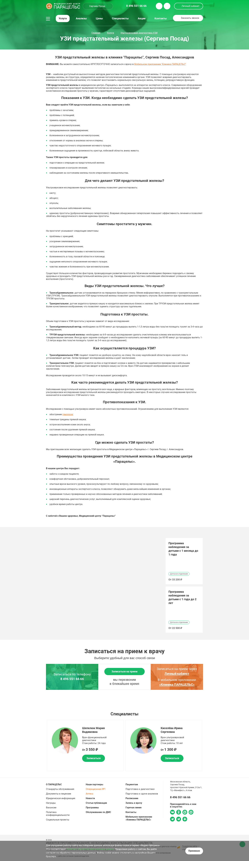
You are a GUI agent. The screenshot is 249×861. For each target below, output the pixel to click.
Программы (92, 807)
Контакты (160, 18)
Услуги (63, 18)
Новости (90, 798)
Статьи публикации (96, 803)
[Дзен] (184, 819)
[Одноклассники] (178, 812)
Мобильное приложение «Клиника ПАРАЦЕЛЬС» (139, 818)
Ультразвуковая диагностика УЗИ (138, 32)
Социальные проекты (57, 819)
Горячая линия (134, 807)
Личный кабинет (190, 6)
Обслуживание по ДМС (98, 812)
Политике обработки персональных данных (90, 849)
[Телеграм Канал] (178, 819)
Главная (96, 32)
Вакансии (51, 807)
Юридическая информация (60, 798)
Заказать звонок (190, 18)
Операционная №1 (96, 789)
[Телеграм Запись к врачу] (172, 819)
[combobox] (98, 6)
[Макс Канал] (191, 813)
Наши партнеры (94, 784)
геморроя (67, 414)
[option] (184, 561)
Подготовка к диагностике (140, 789)
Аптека (89, 793)
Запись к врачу (134, 803)
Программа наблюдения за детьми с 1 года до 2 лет (182, 597)
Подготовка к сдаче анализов (142, 793)
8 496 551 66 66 (72, 679)
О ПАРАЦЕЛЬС (54, 784)
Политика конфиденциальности (57, 813)
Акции (141, 18)
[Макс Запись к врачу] (184, 812)
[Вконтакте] (172, 812)
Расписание (132, 798)
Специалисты (120, 18)
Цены (99, 18)
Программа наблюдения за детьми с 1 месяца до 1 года (183, 548)
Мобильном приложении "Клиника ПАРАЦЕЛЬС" (160, 64)
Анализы (81, 18)
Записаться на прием (124, 671)
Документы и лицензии (58, 793)
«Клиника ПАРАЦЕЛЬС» (177, 684)
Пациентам (132, 784)
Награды (51, 803)
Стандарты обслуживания (60, 789)
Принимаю (194, 850)
